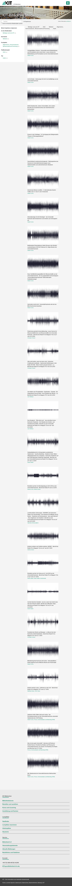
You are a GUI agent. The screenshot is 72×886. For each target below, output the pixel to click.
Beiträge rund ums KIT (8, 33)
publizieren (68, 21)
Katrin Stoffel (37, 578)
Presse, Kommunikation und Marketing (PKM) (44, 719)
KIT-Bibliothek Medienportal (24, 15)
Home (4, 882)
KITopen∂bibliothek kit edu (11, 866)
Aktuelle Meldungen (8, 849)
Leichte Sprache (10, 882)
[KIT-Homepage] (7, 3)
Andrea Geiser (37, 489)
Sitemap (40, 882)
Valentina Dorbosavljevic (33, 522)
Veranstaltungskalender (10, 845)
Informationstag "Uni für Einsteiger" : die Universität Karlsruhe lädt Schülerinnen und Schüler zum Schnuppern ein (42, 218)
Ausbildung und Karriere (10, 811)
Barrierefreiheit (33, 882)
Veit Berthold (43, 578)
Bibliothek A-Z (7, 842)
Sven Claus (37, 691)
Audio (4, 58)
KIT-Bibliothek (17, 4)
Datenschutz (25, 882)
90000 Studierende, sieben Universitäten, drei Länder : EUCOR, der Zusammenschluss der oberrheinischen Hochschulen (41, 107)
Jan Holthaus (30, 396)
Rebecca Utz (30, 489)
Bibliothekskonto (8, 800)
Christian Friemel (31, 337)
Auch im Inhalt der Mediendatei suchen (12, 23)
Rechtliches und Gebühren (11, 852)
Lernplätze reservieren (9, 825)
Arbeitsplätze (6, 828)
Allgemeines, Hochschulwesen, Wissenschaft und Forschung (44, 27)
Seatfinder (5, 821)
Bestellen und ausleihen (10, 804)
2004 (4, 52)
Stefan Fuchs (30, 55)
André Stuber (30, 462)
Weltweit (5, 38)
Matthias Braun (30, 691)
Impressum (18, 882)
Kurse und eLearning (9, 807)
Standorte (5, 832)
